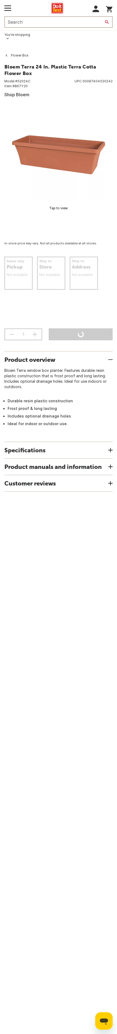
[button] (96, 8)
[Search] (106, 22)
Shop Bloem (16, 94)
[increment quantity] (35, 334)
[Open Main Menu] (7, 8)
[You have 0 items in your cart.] (109, 8)
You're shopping (17, 35)
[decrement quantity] (12, 334)
